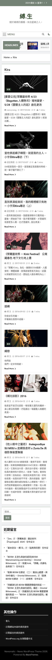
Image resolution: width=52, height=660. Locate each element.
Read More (9, 125)
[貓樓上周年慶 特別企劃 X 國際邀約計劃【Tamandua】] (31, 47)
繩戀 (7, 351)
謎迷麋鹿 (11, 162)
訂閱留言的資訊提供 (15, 633)
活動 (14, 247)
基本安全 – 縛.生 (15, 548)
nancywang (12, 110)
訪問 (8, 146)
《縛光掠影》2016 (15, 396)
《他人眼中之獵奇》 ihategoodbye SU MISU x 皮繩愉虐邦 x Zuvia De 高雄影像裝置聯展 (25, 448)
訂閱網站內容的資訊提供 (17, 627)
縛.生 (26, 16)
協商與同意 (35, 548)
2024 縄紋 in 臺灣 (33, 3)
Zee (9, 538)
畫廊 (8, 299)
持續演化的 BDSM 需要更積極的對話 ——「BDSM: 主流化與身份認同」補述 (27, 594)
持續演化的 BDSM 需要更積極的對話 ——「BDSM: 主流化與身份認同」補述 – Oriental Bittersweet (26, 588)
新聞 (8, 89)
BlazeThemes (32, 654)
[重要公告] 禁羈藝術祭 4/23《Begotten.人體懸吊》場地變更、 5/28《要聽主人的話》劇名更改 (24, 100)
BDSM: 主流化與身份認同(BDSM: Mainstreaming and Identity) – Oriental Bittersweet (23, 560)
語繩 (7, 306)
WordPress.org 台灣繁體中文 (19, 638)
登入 (8, 621)
